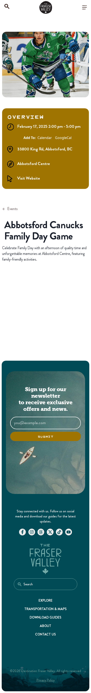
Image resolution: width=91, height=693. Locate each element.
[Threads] (40, 532)
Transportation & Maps (45, 608)
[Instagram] (31, 532)
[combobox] (45, 584)
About (45, 625)
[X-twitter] (50, 532)
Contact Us (45, 634)
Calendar (44, 138)
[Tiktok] (59, 532)
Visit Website (28, 178)
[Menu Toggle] (84, 7)
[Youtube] (68, 532)
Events (12, 209)
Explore (46, 600)
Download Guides (45, 617)
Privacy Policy (45, 680)
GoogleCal (63, 138)
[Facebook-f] (22, 532)
